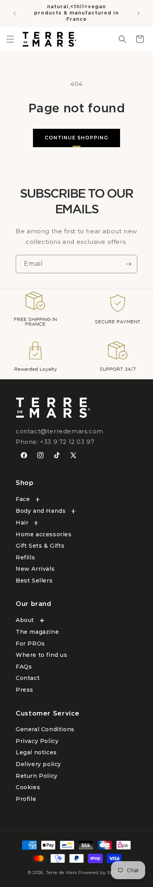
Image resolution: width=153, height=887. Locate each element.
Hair (22, 522)
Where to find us (41, 654)
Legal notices (36, 752)
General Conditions (45, 729)
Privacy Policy (37, 741)
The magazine (37, 631)
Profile (26, 798)
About (25, 620)
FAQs (24, 666)
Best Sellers (34, 580)
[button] (10, 39)
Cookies (28, 787)
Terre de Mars (61, 872)
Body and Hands (41, 510)
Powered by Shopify (101, 872)
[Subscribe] (128, 264)
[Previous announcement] (14, 13)
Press (24, 689)
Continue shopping (76, 138)
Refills (25, 557)
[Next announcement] (138, 13)
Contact (28, 677)
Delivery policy (38, 764)
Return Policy (37, 775)
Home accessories (44, 534)
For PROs (30, 643)
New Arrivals (35, 568)
